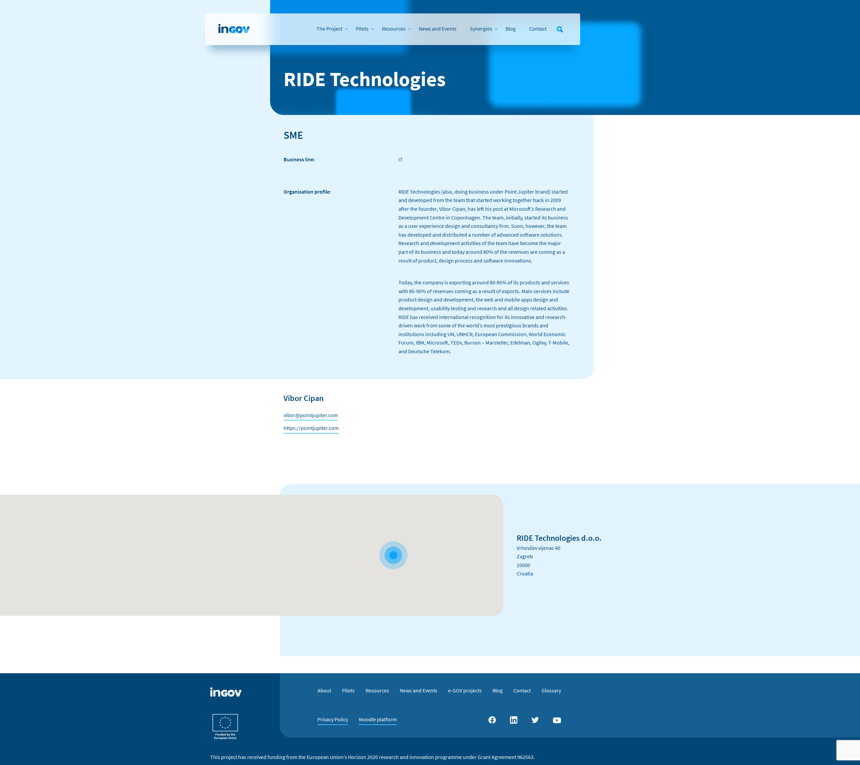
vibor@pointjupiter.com (311, 415)
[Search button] (560, 29)
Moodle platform (378, 719)
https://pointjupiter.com (311, 428)
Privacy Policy (332, 719)
